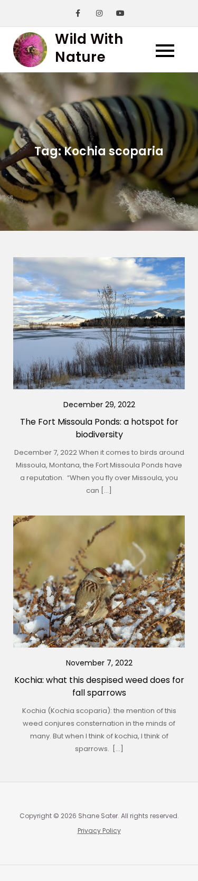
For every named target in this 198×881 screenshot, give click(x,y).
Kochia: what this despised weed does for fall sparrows (99, 686)
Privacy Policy (99, 830)
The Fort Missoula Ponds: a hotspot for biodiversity (99, 428)
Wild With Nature (88, 48)
